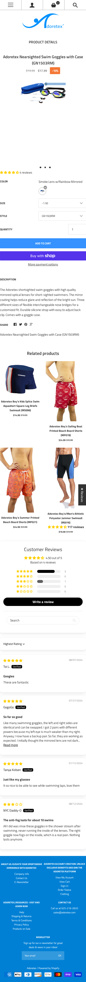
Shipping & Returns (21, 916)
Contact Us (21, 878)
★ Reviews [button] (82, 495)
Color (4, 181)
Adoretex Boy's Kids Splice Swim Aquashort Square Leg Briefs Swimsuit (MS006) (20, 405)
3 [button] (45, 167)
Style (3, 216)
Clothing (64, 894)
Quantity (6, 229)
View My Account (64, 877)
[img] (12, 660)
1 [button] (36, 167)
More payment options (43, 264)
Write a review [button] (43, 601)
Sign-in (64, 886)
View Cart (64, 882)
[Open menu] (10, 5)
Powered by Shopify (48, 968)
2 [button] (40, 167)
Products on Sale (21, 929)
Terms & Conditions (21, 920)
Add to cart (43, 243)
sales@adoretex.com (64, 912)
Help (21, 912)
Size (2, 203)
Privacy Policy (21, 925)
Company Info (21, 874)
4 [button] (50, 167)
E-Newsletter (21, 882)
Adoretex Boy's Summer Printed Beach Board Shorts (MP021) (20, 519)
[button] (24, 571)
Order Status (64, 890)
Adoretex (31, 968)
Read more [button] (10, 744)
